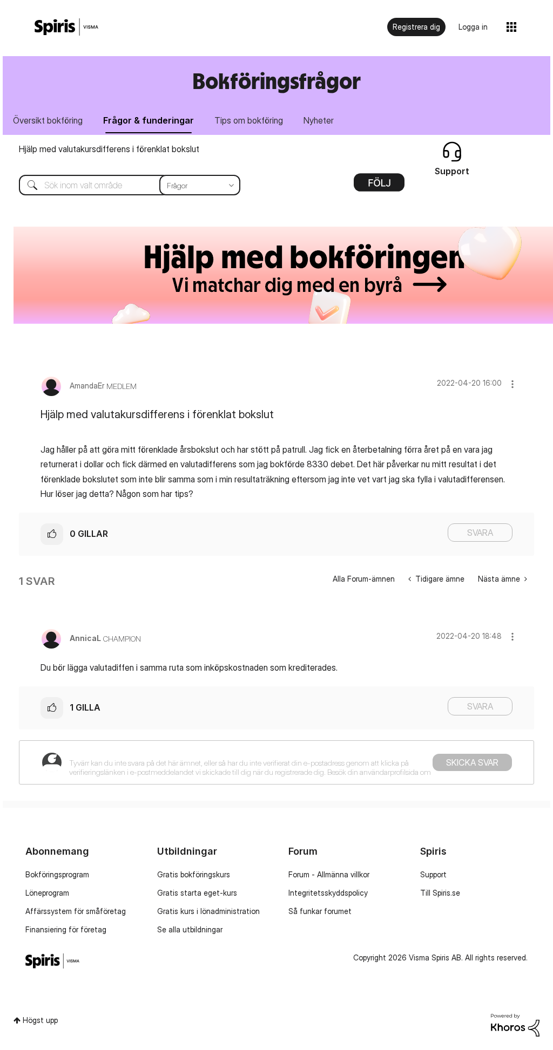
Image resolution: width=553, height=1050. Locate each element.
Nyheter (319, 120)
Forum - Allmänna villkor (328, 874)
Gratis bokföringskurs (193, 874)
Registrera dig (416, 26)
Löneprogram (47, 892)
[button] (512, 384)
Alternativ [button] (379, 186)
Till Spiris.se (440, 892)
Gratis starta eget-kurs (197, 892)
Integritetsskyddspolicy (328, 892)
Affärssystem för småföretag (75, 911)
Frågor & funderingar (148, 120)
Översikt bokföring (48, 120)
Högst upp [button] (40, 1020)
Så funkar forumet (320, 911)
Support (433, 874)
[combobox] (121, 185)
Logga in (473, 26)
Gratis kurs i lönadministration (208, 911)
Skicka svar (472, 762)
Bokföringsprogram (57, 874)
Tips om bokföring (248, 120)
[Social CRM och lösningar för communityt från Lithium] (515, 1024)
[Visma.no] (66, 27)
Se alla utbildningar (189, 929)
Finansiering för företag (65, 929)
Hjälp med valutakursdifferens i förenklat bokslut (109, 149)
